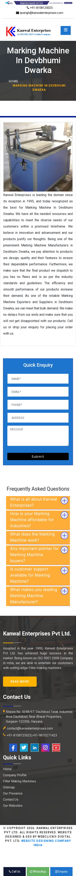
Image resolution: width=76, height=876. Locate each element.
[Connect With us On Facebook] (13, 747)
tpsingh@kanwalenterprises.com (41, 13)
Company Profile (15, 775)
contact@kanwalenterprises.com (30, 728)
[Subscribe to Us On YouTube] (56, 747)
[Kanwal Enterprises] (38, 26)
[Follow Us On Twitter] (24, 747)
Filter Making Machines (19, 781)
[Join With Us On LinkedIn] (35, 747)
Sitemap (9, 787)
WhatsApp (39, 871)
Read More (20, 681)
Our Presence (12, 793)
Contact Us (10, 799)
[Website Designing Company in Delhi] (38, 2)
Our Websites (12, 806)
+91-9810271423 (44, 735)
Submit (38, 456)
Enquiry (63, 871)
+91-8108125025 (40, 8)
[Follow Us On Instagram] (45, 747)
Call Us (15, 871)
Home (13, 81)
